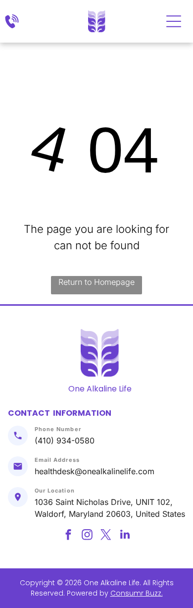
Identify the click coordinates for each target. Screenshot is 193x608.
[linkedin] (125, 535)
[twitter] (106, 535)
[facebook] (68, 535)
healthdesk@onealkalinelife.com (94, 471)
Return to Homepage (96, 282)
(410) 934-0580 (65, 440)
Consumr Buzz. (136, 593)
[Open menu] (173, 21)
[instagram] (87, 535)
